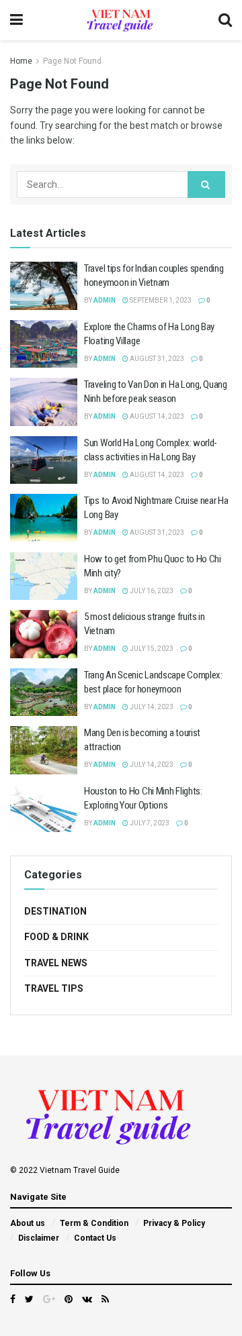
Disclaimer (38, 1238)
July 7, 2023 (148, 823)
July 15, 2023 (150, 648)
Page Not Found (72, 61)
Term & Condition (94, 1223)
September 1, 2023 (160, 300)
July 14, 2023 (150, 707)
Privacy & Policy (174, 1223)
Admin (104, 300)
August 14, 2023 (156, 416)
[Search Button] (206, 184)
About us (27, 1223)
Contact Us (95, 1238)
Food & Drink (56, 936)
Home (21, 61)
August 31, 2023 (156, 358)
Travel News (55, 963)
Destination (55, 911)
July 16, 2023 (150, 591)
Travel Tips (53, 988)
